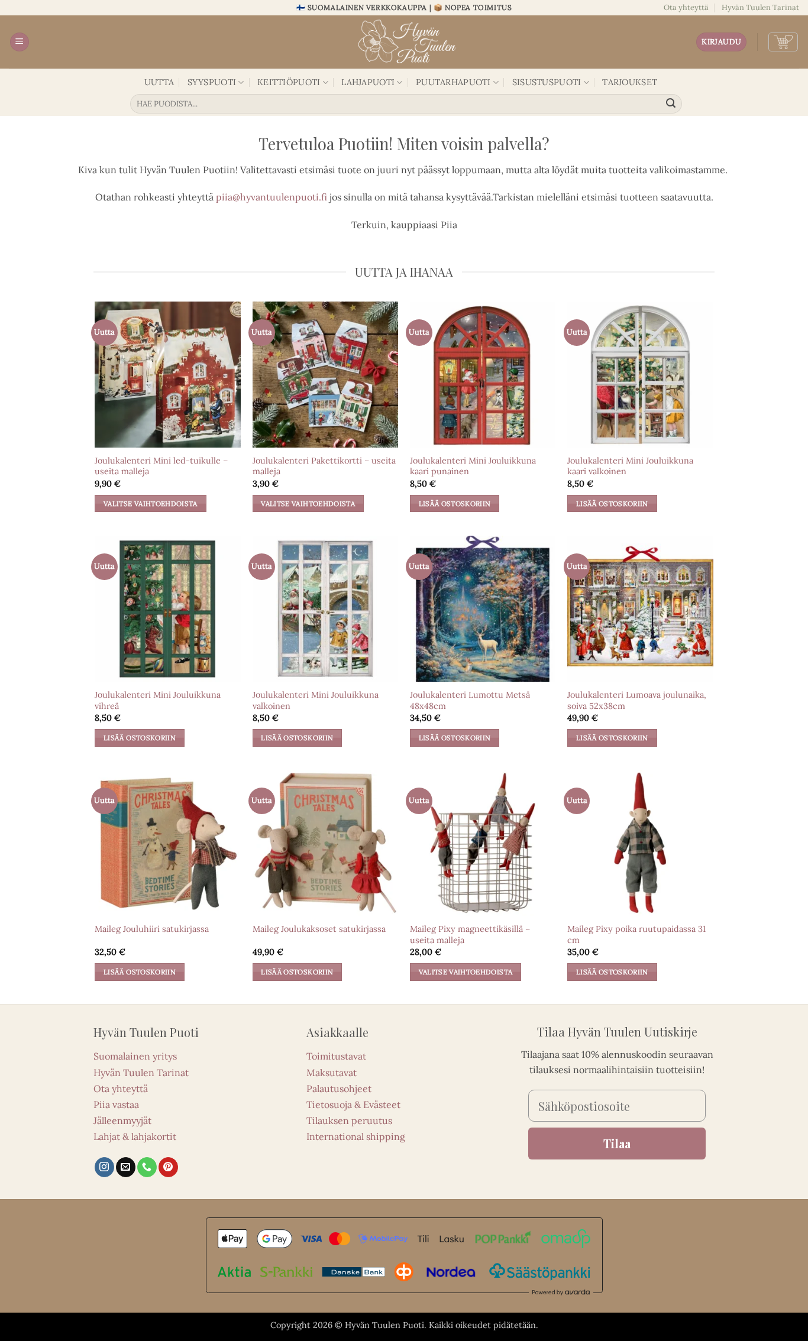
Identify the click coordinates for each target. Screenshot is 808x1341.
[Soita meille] (147, 1167)
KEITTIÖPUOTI (288, 82)
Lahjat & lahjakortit (134, 1136)
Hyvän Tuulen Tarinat (760, 7)
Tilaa (617, 1143)
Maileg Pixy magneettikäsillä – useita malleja (470, 934)
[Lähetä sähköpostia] (125, 1167)
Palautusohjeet (338, 1088)
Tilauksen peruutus (349, 1120)
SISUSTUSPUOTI (546, 82)
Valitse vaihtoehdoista (151, 503)
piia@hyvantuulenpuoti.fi (271, 197)
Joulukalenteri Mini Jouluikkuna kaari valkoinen (630, 466)
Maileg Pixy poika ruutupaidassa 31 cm (636, 934)
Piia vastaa (116, 1104)
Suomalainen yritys (135, 1056)
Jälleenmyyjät (122, 1120)
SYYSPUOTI (212, 82)
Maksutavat (331, 1072)
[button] (19, 42)
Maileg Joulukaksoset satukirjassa (319, 929)
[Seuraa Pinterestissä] (168, 1167)
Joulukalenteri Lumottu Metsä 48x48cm (470, 700)
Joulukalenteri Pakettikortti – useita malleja (324, 466)
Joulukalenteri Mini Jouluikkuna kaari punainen (473, 466)
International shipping (355, 1136)
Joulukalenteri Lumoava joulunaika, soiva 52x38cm (636, 700)
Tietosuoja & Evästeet (353, 1104)
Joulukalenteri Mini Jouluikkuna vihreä (158, 700)
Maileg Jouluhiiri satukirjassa (152, 929)
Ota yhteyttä (686, 7)
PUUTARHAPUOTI (453, 82)
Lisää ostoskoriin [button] (455, 503)
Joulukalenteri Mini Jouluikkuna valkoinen (316, 700)
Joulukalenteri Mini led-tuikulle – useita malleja (161, 466)
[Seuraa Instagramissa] (104, 1167)
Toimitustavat (336, 1056)
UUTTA (159, 82)
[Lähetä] (671, 104)
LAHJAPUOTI (368, 82)
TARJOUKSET (629, 82)
